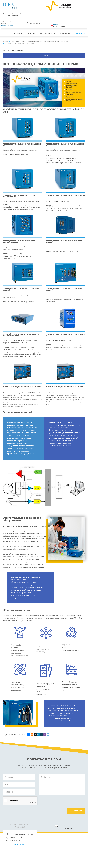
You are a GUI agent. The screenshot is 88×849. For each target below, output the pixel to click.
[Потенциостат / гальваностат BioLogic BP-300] (65, 318)
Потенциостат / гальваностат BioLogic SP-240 (65, 144)
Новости (18, 33)
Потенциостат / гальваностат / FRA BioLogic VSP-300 (19, 241)
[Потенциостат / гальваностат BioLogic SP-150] (65, 179)
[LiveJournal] (41, 734)
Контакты (30, 33)
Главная (9, 33)
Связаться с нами (35, 22)
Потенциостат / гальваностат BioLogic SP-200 (22, 144)
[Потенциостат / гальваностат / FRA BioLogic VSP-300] (22, 225)
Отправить (76, 811)
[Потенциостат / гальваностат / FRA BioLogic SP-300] (22, 179)
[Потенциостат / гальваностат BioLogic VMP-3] (65, 273)
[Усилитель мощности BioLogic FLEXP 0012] (65, 371)
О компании (65, 33)
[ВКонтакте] (28, 734)
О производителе (48, 33)
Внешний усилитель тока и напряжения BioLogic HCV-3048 (21, 335)
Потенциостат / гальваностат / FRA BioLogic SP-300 (19, 196)
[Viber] (44, 734)
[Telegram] (48, 734)
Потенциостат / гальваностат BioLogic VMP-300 (21, 289)
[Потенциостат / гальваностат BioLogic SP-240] (65, 128)
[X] (35, 734)
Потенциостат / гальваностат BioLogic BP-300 (65, 335)
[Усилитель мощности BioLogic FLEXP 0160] (22, 371)
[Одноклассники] (32, 734)
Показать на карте (7, 25)
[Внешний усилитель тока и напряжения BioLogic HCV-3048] (22, 318)
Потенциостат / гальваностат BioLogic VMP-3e (64, 241)
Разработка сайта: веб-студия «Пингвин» (71, 827)
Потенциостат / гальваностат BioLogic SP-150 (65, 196)
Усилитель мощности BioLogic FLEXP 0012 (65, 387)
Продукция (80, 33)
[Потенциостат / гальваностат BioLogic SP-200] (22, 128)
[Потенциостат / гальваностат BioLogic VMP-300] (22, 273)
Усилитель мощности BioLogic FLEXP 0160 (22, 387)
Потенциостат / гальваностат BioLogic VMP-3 (64, 289)
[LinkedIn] (38, 734)
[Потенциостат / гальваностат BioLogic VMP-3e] (65, 225)
